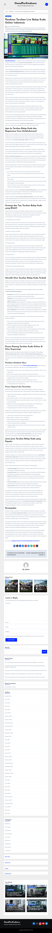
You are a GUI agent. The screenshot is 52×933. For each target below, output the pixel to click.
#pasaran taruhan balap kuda (38, 28)
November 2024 (9, 766)
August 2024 (8, 776)
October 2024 (8, 770)
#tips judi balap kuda (27, 31)
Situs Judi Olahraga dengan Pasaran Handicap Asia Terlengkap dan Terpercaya (24, 662)
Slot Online (7, 840)
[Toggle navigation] (5, 4)
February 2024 (8, 796)
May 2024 (7, 786)
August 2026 (8, 696)
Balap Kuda (8, 16)
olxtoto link (7, 862)
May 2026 (7, 706)
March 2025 (8, 753)
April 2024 (7, 790)
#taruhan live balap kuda (16, 31)
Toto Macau (7, 850)
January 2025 (8, 759)
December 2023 (9, 803)
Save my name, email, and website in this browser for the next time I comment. (25, 636)
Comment (8, 603)
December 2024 (9, 763)
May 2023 (7, 810)
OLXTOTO (30, 930)
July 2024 (7, 780)
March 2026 (8, 712)
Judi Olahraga (8, 833)
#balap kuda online (10, 28)
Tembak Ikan (8, 843)
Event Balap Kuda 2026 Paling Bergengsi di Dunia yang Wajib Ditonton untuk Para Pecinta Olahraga (26, 582)
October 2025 (8, 729)
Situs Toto (7, 856)
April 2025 (7, 749)
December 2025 (9, 723)
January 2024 (8, 800)
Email (7, 627)
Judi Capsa (7, 827)
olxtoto (6, 868)
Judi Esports (8, 830)
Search (7, 647)
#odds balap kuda (27, 28)
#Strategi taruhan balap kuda (34, 29)
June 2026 (7, 702)
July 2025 (7, 739)
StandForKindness (26, 3)
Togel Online (8, 847)
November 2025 (9, 726)
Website (7, 631)
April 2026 (7, 709)
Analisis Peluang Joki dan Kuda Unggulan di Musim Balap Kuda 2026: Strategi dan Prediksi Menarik (11, 582)
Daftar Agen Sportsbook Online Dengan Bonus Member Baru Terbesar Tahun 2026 (25, 677)
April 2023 (7, 813)
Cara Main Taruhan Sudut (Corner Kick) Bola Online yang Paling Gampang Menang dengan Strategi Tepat (35, 892)
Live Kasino (7, 837)
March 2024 (8, 793)
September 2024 (9, 773)
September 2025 (9, 733)
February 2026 (8, 716)
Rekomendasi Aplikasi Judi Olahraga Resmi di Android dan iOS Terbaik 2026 (23, 673)
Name (7, 622)
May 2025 (7, 746)
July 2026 (7, 699)
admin (10, 26)
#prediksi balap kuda (10, 29)
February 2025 (8, 756)
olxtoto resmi (8, 873)
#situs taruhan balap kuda (21, 29)
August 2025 (8, 736)
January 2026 (8, 719)
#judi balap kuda (19, 28)
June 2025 (7, 743)
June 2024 (7, 783)
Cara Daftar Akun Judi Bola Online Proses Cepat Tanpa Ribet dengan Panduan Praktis (26, 670)
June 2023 (7, 806)
